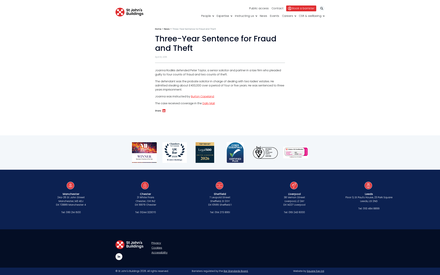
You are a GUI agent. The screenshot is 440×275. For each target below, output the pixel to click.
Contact (278, 8)
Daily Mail (208, 103)
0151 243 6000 (297, 212)
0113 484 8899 (371, 208)
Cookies (156, 248)
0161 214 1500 (73, 212)
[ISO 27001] (295, 152)
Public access (259, 8)
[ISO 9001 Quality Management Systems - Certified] (265, 152)
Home (158, 28)
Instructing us (244, 16)
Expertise (223, 16)
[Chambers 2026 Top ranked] (174, 152)
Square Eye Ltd (315, 271)
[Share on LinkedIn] (164, 110)
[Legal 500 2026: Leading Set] (204, 152)
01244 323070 (148, 212)
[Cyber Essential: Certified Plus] (235, 152)
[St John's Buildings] (129, 12)
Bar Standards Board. (236, 271)
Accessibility (159, 253)
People (206, 16)
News (263, 16)
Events (274, 16)
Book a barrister (303, 8)
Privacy (156, 243)
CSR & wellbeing (310, 16)
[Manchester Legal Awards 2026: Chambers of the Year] (144, 152)
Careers (287, 16)
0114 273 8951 (222, 212)
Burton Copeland (202, 96)
